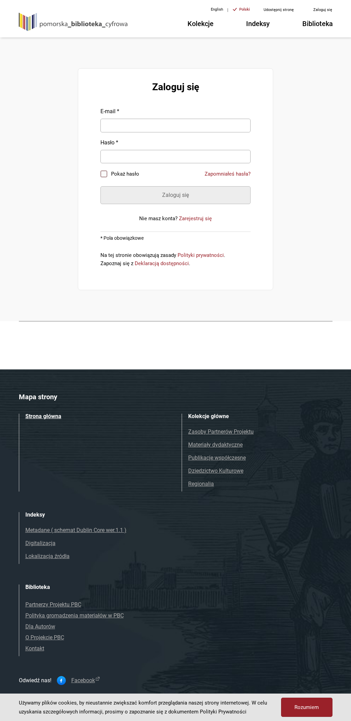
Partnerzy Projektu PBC (53, 604)
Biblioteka (317, 24)
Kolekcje (200, 24)
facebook (83, 680)
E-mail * (109, 111)
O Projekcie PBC (44, 637)
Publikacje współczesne (217, 457)
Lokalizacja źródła (47, 556)
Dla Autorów (40, 626)
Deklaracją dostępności (162, 263)
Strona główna (43, 416)
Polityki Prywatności (223, 712)
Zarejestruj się (195, 218)
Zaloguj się (322, 10)
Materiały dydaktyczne (215, 444)
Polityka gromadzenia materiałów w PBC (74, 615)
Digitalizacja (40, 543)
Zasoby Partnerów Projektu (221, 431)
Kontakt (34, 648)
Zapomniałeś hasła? (228, 174)
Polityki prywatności (201, 255)
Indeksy (258, 24)
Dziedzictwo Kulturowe (215, 471)
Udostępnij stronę (279, 10)
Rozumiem (306, 707)
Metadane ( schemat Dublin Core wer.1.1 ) (75, 530)
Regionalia (201, 484)
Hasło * (109, 142)
